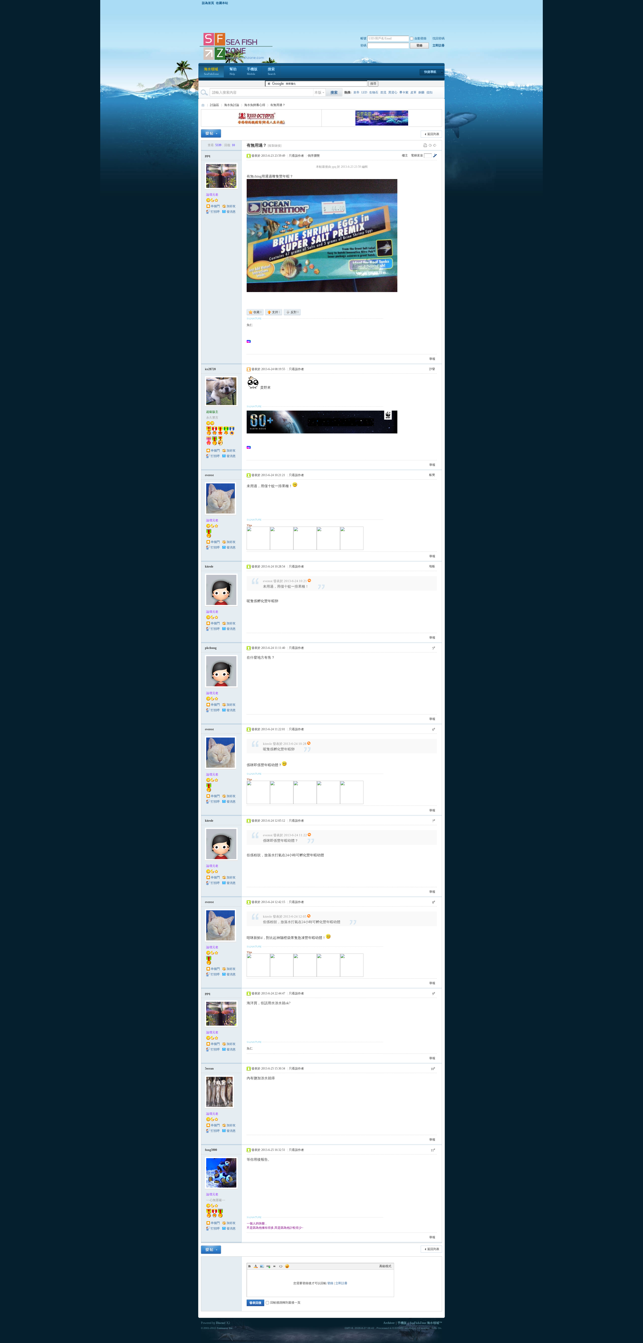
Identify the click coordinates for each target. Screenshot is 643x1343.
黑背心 (392, 92)
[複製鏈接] (274, 145)
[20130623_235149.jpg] (322, 235)
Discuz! (221, 1323)
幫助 (233, 71)
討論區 (214, 105)
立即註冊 (439, 45)
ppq (207, 155)
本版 (318, 92)
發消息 (231, 211)
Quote (274, 1266)
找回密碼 (439, 38)
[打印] (425, 145)
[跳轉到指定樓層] (435, 155)
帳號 (363, 38)
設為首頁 (208, 3)
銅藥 (421, 92)
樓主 (405, 155)
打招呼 (215, 211)
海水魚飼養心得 (254, 105)
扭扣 (429, 92)
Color (255, 1266)
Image (261, 1266)
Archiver (389, 1323)
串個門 (215, 206)
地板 (432, 566)
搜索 (272, 71)
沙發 (432, 369)
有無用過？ (277, 105)
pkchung (211, 648)
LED (364, 92)
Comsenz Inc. (225, 1328)
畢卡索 (403, 92)
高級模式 (385, 1266)
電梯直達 (417, 155)
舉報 (432, 359)
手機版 (252, 71)
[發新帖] (211, 133)
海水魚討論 (231, 105)
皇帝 (356, 92)
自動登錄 (420, 38)
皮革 (413, 92)
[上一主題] (430, 145)
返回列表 (433, 134)
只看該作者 (296, 155)
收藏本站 (222, 3)
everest (209, 475)
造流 (383, 92)
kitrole (209, 566)
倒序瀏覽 (314, 155)
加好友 (231, 206)
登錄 (330, 1283)
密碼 (363, 45)
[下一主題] (435, 145)
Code (280, 1266)
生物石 (373, 92)
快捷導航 (430, 72)
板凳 (432, 475)
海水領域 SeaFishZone (203, 105)
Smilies (287, 1266)
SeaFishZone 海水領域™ (426, 1323)
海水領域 (211, 71)
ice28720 (210, 369)
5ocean (209, 1068)
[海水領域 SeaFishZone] (235, 60)
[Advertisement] (323, 18)
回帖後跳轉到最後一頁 (285, 1302)
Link (268, 1266)
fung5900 (211, 1150)
